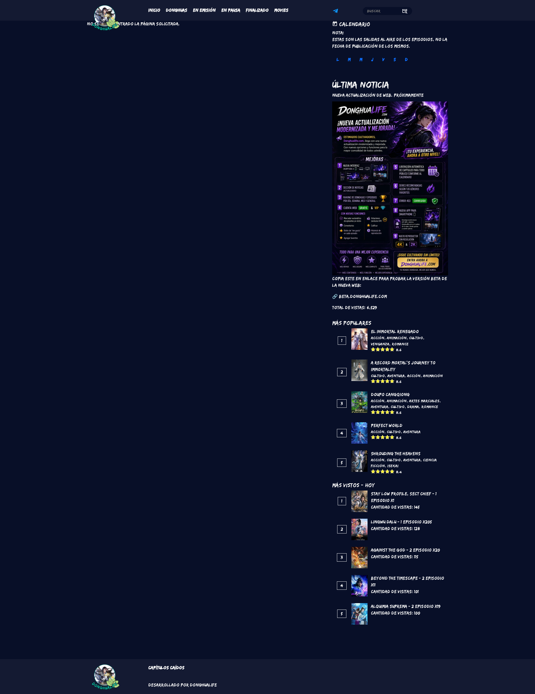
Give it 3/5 (382, 349)
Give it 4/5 (387, 349)
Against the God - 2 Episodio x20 (405, 550)
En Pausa (230, 10)
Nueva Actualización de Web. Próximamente (378, 95)
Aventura (396, 375)
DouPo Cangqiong (390, 394)
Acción (377, 338)
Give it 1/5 (373, 349)
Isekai (392, 466)
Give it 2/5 (378, 349)
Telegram (336, 12)
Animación (397, 338)
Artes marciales (424, 401)
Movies (281, 10)
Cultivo (416, 338)
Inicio (154, 10)
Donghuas (176, 10)
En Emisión (204, 10)
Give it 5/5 (392, 349)
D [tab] (406, 59)
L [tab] (338, 59)
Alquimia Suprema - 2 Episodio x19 (406, 606)
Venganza (380, 344)
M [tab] (349, 59)
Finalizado (257, 10)
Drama (413, 406)
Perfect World (386, 425)
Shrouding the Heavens (395, 453)
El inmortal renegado (395, 331)
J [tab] (372, 59)
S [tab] (394, 59)
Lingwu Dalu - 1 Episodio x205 (401, 522)
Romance (400, 344)
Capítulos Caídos (166, 667)
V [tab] (383, 59)
